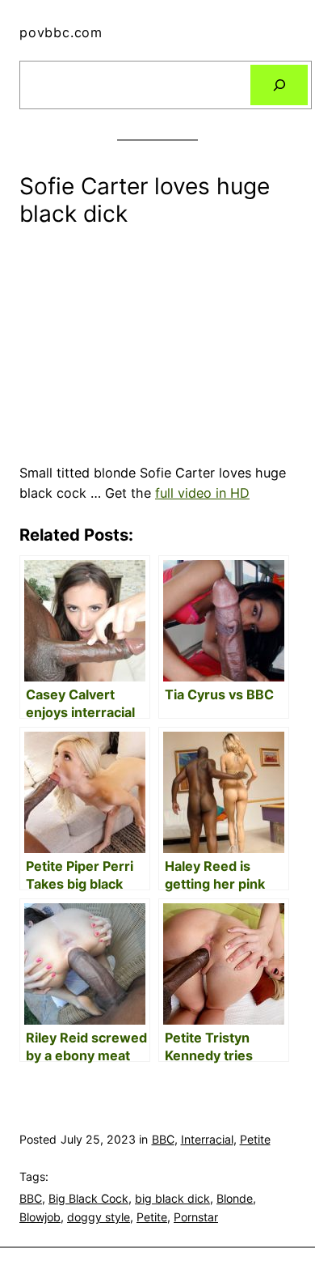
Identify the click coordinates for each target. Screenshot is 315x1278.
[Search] (279, 85)
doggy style (98, 1217)
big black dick (172, 1198)
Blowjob (40, 1217)
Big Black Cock (88, 1198)
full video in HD (202, 493)
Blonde (234, 1198)
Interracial (207, 1139)
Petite (255, 1139)
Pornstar (196, 1217)
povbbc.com (61, 32)
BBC (163, 1139)
